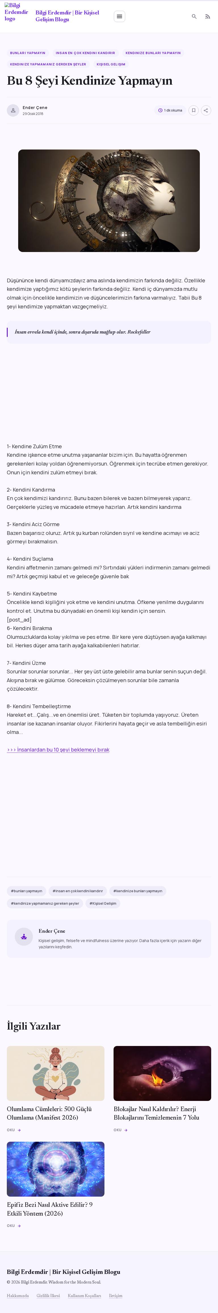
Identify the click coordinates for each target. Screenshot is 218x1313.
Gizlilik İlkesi (48, 1296)
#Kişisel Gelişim (102, 903)
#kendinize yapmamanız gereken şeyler (45, 903)
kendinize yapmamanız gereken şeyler (48, 64)
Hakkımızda (18, 1296)
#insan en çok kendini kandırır (78, 891)
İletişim (115, 1296)
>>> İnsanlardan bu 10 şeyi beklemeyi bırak (58, 749)
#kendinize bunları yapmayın (137, 891)
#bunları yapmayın (26, 891)
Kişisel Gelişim (111, 64)
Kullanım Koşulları (84, 1296)
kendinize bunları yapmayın (153, 53)
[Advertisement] (109, 402)
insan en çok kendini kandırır (86, 53)
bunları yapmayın (28, 53)
